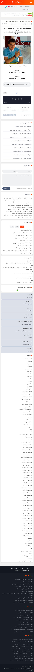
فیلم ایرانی (30, 538)
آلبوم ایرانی (30, 361)
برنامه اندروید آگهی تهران (27, 412)
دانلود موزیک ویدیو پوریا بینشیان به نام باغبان (23, 654)
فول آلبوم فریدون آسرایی (27, 510)
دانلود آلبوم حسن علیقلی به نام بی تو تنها (24, 610)
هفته (22, 226)
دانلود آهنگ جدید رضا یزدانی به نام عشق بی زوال (20, 130)
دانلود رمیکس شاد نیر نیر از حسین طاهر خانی (22, 274)
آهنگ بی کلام (29, 371)
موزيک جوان (21, 217)
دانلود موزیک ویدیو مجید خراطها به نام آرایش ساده (21, 649)
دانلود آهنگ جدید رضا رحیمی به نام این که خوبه (22, 213)
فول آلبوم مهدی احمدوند (27, 531)
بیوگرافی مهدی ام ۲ (28, 422)
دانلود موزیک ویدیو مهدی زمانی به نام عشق (23, 639)
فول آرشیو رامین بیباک (27, 452)
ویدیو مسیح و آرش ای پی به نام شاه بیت (24, 658)
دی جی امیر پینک (28, 437)
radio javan (29, 202)
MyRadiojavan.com (18, 200)
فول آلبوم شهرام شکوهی (27, 490)
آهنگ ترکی (30, 374)
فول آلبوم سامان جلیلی (27, 483)
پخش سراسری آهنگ (25, 570)
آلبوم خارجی (29, 366)
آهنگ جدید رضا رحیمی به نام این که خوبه (23, 211)
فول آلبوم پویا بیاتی (28, 475)
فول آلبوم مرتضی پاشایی (27, 528)
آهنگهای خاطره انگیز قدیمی (26, 397)
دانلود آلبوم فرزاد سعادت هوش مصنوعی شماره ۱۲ (22, 629)
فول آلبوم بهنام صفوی (27, 472)
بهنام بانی (30, 417)
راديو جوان (11, 215)
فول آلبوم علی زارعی (28, 495)
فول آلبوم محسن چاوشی (27, 518)
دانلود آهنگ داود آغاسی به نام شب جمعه (24, 600)
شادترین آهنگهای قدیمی (27, 445)
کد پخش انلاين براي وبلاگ (24, 107)
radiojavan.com (12, 204)
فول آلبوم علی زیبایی (28, 498)
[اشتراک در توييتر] (15, 115)
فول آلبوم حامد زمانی (28, 477)
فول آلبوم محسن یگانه (27, 520)
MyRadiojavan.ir (8, 200)
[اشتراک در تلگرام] (4, 115)
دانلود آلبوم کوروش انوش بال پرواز (25, 625)
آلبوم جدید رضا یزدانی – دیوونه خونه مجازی (22, 158)
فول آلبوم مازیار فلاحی (27, 513)
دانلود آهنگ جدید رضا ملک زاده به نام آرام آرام (21, 141)
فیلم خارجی (29, 541)
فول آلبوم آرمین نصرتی (27, 455)
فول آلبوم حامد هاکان (27, 480)
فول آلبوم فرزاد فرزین (28, 508)
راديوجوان (6, 215)
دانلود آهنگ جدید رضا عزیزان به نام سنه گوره (21, 144)
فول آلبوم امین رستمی (27, 465)
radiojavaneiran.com (27, 208)
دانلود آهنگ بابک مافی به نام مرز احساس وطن (22, 243)
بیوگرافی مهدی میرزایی (27, 424)
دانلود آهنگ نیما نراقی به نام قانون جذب (24, 598)
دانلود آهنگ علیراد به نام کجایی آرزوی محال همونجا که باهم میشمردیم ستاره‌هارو (17, 595)
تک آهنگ (30, 432)
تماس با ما (17, 570)
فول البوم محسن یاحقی (27, 536)
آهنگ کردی (29, 384)
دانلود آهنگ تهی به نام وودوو (26, 240)
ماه (17, 226)
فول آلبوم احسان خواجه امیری (26, 457)
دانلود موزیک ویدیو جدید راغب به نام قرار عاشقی (22, 646)
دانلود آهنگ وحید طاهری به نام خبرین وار (23, 238)
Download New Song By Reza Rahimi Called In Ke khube (18, 198)
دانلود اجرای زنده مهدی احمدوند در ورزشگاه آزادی (22, 642)
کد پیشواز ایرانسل (28, 546)
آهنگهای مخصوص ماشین (27, 404)
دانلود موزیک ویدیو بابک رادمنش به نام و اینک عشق (21, 661)
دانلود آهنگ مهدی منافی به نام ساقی (24, 245)
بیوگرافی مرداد (29, 419)
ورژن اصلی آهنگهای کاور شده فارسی (24, 561)
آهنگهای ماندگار (29, 402)
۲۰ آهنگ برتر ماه (28, 359)
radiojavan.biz (28, 204)
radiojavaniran (17, 208)
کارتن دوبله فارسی (28, 543)
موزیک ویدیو (29, 558)
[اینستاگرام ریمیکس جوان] (8, 6)
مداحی (30, 553)
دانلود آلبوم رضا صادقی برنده (26, 622)
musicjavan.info (28, 200)
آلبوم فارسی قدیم (28, 369)
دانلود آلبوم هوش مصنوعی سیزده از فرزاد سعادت (22, 627)
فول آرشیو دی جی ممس (27, 450)
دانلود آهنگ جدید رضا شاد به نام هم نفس (22, 151)
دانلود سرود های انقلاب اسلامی (25, 434)
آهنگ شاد (30, 381)
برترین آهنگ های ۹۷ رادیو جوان (25, 409)
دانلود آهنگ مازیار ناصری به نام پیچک (24, 235)
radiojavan (13, 202)
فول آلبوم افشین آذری (27, 460)
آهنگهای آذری (29, 386)
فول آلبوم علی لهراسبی (27, 503)
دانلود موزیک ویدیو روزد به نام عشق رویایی (23, 656)
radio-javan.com (21, 202)
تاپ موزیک (29, 427)
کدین (23, 666)
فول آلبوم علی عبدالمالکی (27, 500)
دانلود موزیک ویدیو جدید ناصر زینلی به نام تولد (22, 651)
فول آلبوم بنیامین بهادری (27, 470)
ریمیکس (30, 440)
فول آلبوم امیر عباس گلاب (27, 462)
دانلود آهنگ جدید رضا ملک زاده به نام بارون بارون (20, 137)
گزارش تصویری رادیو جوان (26, 551)
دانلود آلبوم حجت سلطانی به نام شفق (24, 613)
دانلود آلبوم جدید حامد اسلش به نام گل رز (23, 632)
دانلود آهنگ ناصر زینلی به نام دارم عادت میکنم (22, 233)
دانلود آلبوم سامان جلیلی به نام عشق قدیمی (23, 617)
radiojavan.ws (19, 206)
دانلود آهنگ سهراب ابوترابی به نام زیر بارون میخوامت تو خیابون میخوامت (17, 250)
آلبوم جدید (30, 364)
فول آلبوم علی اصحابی (27, 493)
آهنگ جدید (29, 376)
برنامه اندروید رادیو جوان (27, 414)
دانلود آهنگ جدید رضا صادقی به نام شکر (22, 148)
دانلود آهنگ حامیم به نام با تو (26, 253)
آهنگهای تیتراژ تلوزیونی (27, 392)
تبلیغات (30, 429)
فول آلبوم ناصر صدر (28, 533)
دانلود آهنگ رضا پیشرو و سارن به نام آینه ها (23, 248)
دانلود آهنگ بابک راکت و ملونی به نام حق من (23, 603)
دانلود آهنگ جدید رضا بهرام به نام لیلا (23, 126)
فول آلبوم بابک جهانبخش (27, 467)
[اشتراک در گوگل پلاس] (9, 115)
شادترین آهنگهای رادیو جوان (26, 442)
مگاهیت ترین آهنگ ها (27, 556)
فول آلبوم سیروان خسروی (27, 488)
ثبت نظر (6, 188)
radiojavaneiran (11, 206)
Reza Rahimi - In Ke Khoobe (25, 209)
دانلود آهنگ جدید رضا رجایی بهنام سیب (22, 155)
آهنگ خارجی (29, 379)
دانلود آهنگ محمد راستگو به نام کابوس (24, 278)
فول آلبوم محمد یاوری (27, 526)
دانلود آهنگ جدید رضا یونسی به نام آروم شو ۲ (21, 133)
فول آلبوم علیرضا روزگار (27, 505)
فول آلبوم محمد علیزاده (27, 523)
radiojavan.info (28, 206)
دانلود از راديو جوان (28, 215)
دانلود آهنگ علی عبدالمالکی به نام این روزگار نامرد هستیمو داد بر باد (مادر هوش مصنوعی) (17, 268)
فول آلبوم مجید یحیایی (27, 515)
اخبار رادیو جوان (29, 407)
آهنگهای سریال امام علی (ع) (26, 399)
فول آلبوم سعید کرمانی (27, 485)
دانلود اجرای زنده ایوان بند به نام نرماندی (24, 644)
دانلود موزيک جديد (19, 215)
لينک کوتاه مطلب (9, 107)
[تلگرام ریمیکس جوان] (5, 6)
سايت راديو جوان (28, 217)
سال (12, 226)
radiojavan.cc (20, 204)
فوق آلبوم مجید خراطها (27, 447)
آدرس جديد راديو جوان (12, 209)
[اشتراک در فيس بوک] (6, 115)
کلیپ (31, 548)
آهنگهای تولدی (29, 389)
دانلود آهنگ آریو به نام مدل (26, 230)
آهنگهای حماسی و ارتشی (27, 394)
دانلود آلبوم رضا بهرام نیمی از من (26, 615)
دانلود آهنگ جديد (9, 211)
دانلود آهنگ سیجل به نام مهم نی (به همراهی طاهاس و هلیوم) (19, 263)
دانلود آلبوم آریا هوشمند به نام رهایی (25, 620)
